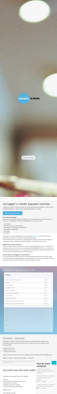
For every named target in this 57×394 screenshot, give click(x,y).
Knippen (8, 275)
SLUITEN (54, 362)
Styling (7, 325)
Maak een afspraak (28, 157)
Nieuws (19, 198)
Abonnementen (10, 330)
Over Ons (5, 198)
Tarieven (12, 198)
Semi (7, 320)
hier (44, 248)
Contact (26, 198)
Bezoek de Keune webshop (12, 213)
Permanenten (10, 310)
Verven (7, 315)
